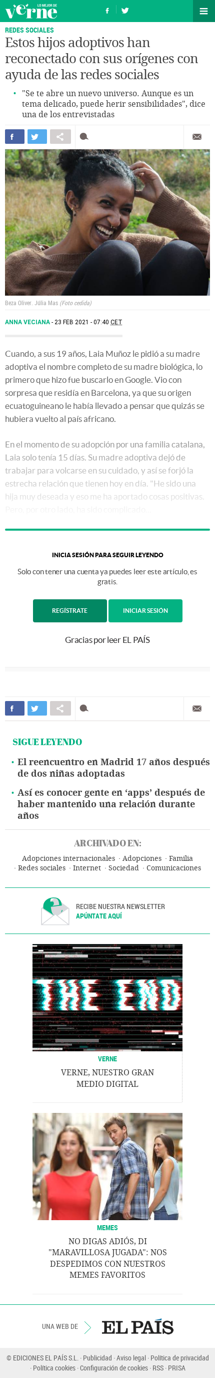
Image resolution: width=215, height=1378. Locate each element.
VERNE (107, 1058)
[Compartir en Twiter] (37, 136)
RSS (158, 1367)
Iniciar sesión (145, 610)
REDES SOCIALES (29, 30)
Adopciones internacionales (68, 858)
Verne (31, 11)
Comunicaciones (173, 868)
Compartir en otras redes (60, 136)
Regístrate (70, 610)
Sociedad (123, 868)
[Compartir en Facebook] (14, 136)
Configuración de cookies (114, 1367)
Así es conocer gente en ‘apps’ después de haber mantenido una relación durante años (111, 804)
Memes (107, 1227)
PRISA (177, 1367)
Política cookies (54, 1367)
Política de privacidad (179, 1357)
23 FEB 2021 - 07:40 (88, 322)
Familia (181, 858)
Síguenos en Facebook (107, 9)
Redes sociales (42, 868)
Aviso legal (131, 1357)
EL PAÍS (138, 1326)
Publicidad (97, 1357)
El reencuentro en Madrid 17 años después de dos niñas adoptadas (114, 768)
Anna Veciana (28, 322)
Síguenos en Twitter (125, 9)
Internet (87, 868)
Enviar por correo (197, 136)
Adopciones (142, 858)
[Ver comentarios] (86, 136)
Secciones (204, 11)
